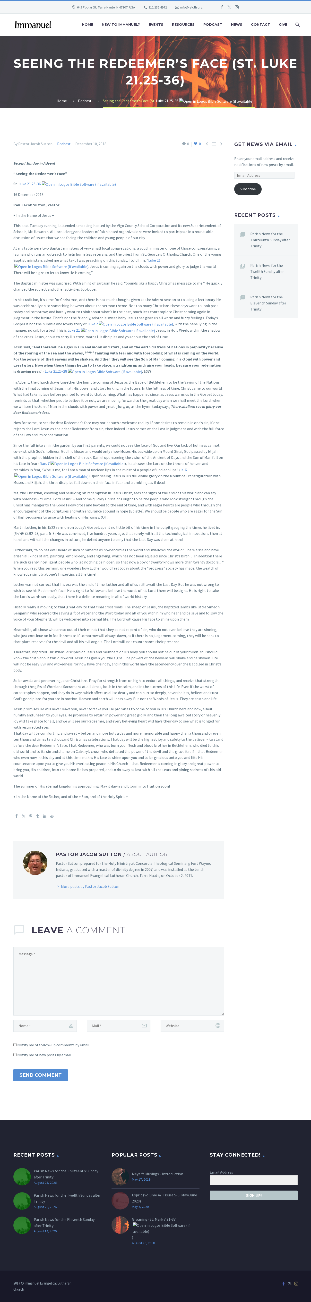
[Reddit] (52, 816)
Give (283, 24)
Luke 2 (92, 323)
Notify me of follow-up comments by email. (53, 1044)
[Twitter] (229, 7)
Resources (183, 24)
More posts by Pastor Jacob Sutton (90, 886)
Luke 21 (154, 260)
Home (87, 24)
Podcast (212, 24)
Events (156, 24)
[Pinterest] (31, 816)
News (236, 24)
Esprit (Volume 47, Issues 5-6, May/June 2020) (164, 1198)
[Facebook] (222, 7)
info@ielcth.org (191, 7)
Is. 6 (184, 469)
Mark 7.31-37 (165, 1219)
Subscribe (248, 188)
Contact (260, 24)
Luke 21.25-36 (167, 100)
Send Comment (40, 1075)
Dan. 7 (45, 463)
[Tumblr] (38, 816)
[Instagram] (236, 7)
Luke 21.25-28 (56, 371)
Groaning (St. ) (154, 1228)
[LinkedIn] (45, 816)
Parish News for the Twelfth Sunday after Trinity (267, 271)
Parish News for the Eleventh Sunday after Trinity (268, 302)
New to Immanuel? (121, 24)
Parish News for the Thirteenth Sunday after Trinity (270, 239)
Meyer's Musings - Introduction (157, 1173)
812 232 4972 (157, 7)
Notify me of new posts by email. (44, 1054)
